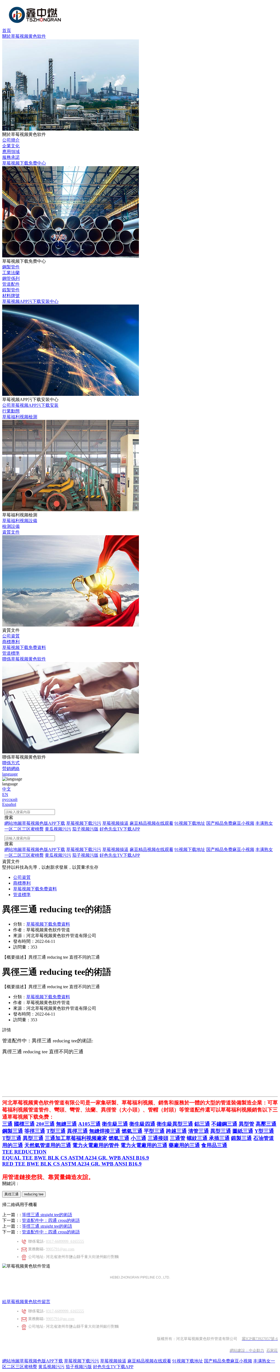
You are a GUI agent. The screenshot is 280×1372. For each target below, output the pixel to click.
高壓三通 (266, 1124)
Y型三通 (264, 1131)
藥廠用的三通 (184, 1145)
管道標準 (11, 653)
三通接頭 (158, 1138)
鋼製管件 (11, 267)
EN (5, 794)
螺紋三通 (198, 1138)
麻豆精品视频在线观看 (149, 1361)
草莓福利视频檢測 (19, 416)
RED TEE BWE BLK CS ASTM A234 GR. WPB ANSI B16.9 (72, 1164)
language (10, 774)
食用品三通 (214, 1145)
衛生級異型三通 (175, 1124)
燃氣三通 (132, 1131)
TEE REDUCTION (24, 1152)
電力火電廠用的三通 (144, 1145)
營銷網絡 (11, 768)
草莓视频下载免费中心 (24, 163)
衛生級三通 (115, 1124)
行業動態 (11, 411)
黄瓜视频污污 (51, 1366)
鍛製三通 (241, 1138)
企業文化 (11, 146)
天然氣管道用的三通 (47, 1145)
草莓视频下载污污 (81, 1361)
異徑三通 (77, 1131)
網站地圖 (11, 1361)
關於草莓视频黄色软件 (24, 36)
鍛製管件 (11, 290)
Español (9, 804)
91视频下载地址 (187, 1361)
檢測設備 (11, 526)
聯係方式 (11, 762)
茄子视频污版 (79, 1366)
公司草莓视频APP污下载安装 (30, 405)
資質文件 (11, 532)
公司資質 (11, 636)
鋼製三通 (12, 1131)
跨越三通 (176, 1131)
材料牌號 (11, 295)
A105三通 (89, 1124)
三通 (7, 1124)
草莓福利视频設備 (19, 520)
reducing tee (33, 1194)
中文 (6, 789)
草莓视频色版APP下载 (41, 1361)
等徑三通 (34, 1131)
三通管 (177, 1138)
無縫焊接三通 (104, 1131)
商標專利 (11, 641)
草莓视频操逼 (113, 1361)
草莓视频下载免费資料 (24, 647)
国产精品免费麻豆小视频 (228, 1361)
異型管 (246, 1124)
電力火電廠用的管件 (95, 1145)
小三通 (138, 1138)
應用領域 (11, 151)
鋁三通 (202, 1124)
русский (10, 799)
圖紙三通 (242, 1131)
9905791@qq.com (60, 1249)
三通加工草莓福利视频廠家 (76, 1138)
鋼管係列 (11, 278)
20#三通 (45, 1124)
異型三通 (220, 1131)
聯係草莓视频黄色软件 (24, 659)
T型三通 (56, 1131)
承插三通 (219, 1138)
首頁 (6, 30)
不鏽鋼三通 (224, 1124)
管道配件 (11, 284)
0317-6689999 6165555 (65, 1241)
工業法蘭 (11, 272)
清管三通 (198, 1131)
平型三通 (154, 1131)
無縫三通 (66, 1124)
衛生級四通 (142, 1124)
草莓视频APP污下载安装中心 (30, 301)
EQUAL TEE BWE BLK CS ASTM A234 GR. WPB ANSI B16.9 (75, 1158)
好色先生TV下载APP (113, 1366)
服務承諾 (11, 157)
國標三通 (24, 1124)
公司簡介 (11, 140)
